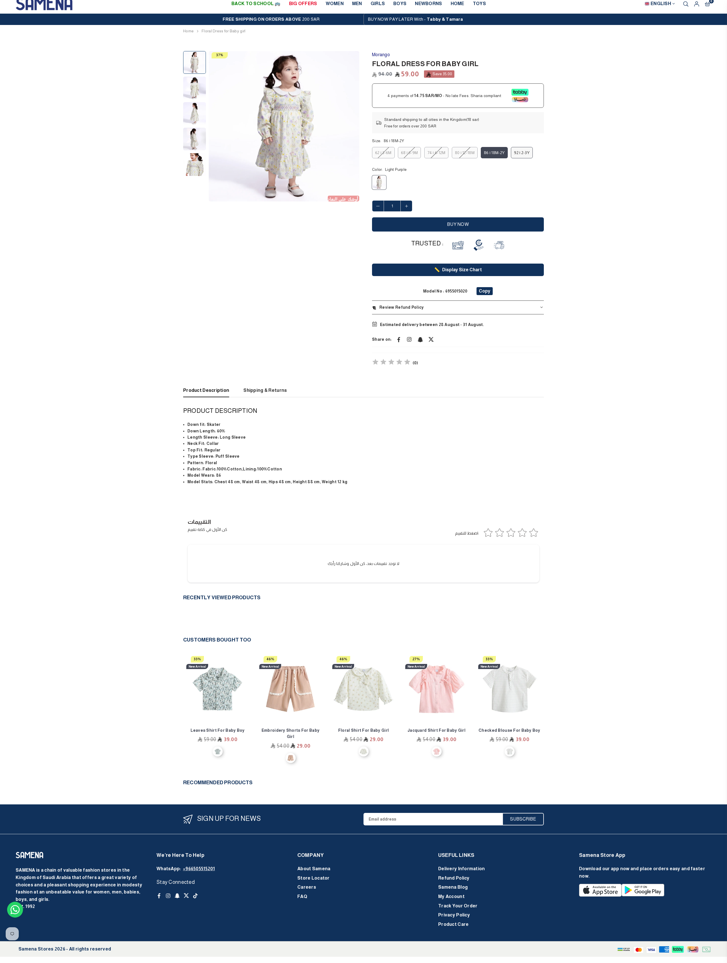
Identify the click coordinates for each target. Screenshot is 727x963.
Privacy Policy (454, 914)
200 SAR (271, 19)
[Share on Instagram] (409, 339)
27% (416, 659)
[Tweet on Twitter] (431, 339)
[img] (391, 363)
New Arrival (197, 666)
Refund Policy (454, 878)
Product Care (453, 924)
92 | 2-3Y (522, 152)
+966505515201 (199, 868)
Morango (381, 54)
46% (270, 659)
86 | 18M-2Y (494, 152)
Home (188, 31)
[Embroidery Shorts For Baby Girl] (290, 689)
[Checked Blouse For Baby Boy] (509, 689)
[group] (284, 126)
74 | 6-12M (436, 152)
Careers (306, 887)
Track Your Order (457, 905)
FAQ (302, 896)
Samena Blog (453, 887)
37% (219, 55)
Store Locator (313, 878)
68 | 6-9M (409, 152)
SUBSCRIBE (523, 819)
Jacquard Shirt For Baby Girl (436, 730)
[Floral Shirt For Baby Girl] (363, 689)
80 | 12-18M (465, 152)
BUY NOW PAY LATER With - (415, 19)
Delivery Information (461, 868)
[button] (351, 126)
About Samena (313, 868)
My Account (451, 896)
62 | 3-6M (383, 152)
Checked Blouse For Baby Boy (509, 730)
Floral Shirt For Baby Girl (363, 730)
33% (197, 659)
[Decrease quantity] (378, 206)
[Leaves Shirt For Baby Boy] (217, 689)
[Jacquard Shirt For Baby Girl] (436, 689)
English (661, 3)
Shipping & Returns (265, 390)
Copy (484, 291)
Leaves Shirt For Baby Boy (218, 730)
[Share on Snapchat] (420, 339)
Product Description (206, 390)
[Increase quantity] (406, 206)
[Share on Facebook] (398, 339)
